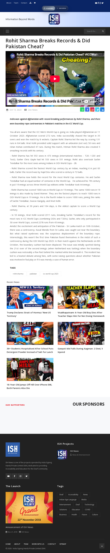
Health (74, 514)
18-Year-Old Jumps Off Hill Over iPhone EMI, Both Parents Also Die (29, 386)
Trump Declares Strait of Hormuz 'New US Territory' (29, 314)
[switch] (55, 8)
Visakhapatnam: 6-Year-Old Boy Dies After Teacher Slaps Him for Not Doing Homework (81, 314)
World (11, 307)
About (8, 3)
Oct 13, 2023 (15, 109)
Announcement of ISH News (19, 527)
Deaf (61, 494)
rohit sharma (18, 274)
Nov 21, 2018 (12, 532)
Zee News (33, 109)
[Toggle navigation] (7, 31)
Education (76, 509)
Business (63, 514)
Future (84, 514)
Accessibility (73, 494)
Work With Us (38, 544)
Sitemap (62, 544)
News (85, 494)
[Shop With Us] (35, 3)
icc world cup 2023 (50, 274)
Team (16, 3)
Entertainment (65, 504)
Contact (24, 3)
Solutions (63, 509)
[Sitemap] (30, 3)
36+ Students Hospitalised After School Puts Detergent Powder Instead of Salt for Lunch (30, 350)
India (61, 307)
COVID (87, 509)
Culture (95, 514)
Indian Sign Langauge (67, 499)
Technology (89, 504)
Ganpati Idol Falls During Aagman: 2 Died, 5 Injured (80, 350)
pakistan (33, 274)
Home (8, 544)
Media (84, 499)
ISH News (74, 451)
